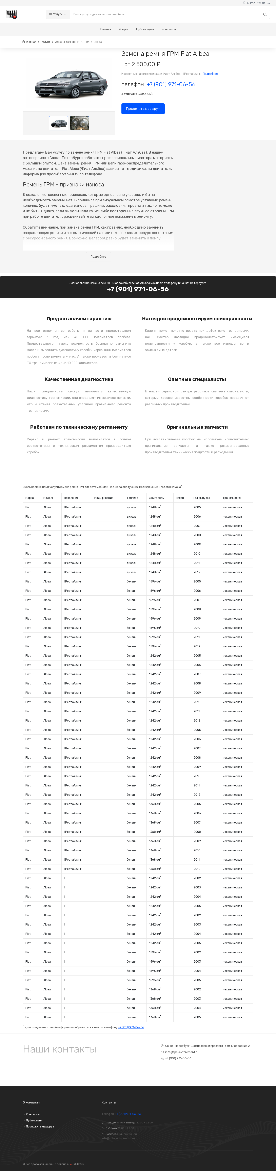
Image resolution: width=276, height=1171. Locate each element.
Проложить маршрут (143, 109)
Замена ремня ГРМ (67, 41)
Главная (105, 29)
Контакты (168, 29)
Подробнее (210, 74)
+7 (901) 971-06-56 (257, 2)
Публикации (145, 29)
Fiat (87, 41)
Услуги (57, 14)
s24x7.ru (78, 1164)
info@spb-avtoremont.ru (181, 1052)
